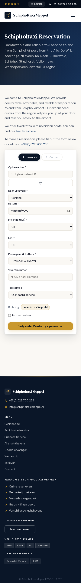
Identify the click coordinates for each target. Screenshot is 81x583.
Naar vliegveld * (18, 190)
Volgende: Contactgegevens (38, 326)
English (38, 3)
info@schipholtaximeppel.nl (26, 407)
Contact (10, 469)
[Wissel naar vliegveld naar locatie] (40, 183)
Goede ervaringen (16, 450)
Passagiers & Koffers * (22, 254)
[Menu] (72, 15)
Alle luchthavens (15, 443)
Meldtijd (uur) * (17, 219)
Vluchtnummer (17, 270)
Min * (11, 238)
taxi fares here (26, 131)
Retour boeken (21, 315)
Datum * (13, 203)
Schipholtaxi (12, 424)
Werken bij (11, 456)
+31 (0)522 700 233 (64, 4)
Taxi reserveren (20, 529)
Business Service (15, 437)
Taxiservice (15, 287)
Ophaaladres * (17, 167)
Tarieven (10, 463)
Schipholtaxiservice (17, 430)
